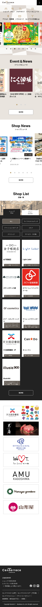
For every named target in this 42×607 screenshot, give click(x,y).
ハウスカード (19, 19)
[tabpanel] (21, 83)
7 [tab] (31, 48)
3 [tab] (15, 48)
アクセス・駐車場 (8, 19)
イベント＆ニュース (32, 12)
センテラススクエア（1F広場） (28, 593)
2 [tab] (10, 48)
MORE (21, 112)
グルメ (12, 12)
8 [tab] (35, 48)
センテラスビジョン (8, 596)
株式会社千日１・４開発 (17, 599)
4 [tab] (19, 48)
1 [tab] (6, 48)
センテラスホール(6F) (9, 593)
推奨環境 (5, 599)
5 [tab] (23, 48)
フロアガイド (20, 12)
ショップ (6, 12)
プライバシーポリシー (24, 596)
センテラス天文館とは (32, 19)
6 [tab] (27, 48)
